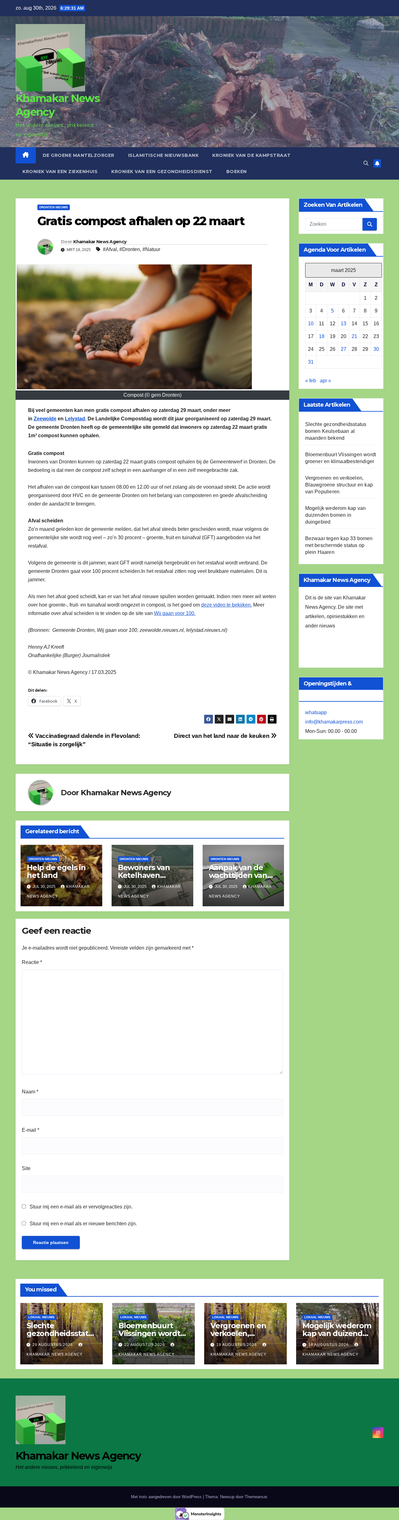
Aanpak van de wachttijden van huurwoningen (238, 875)
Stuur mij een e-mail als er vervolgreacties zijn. (81, 1206)
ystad (78, 418)
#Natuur (151, 249)
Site (26, 1168)
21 (354, 336)
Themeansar (256, 1496)
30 (376, 349)
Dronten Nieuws (53, 207)
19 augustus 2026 (237, 1345)
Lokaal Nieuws (41, 1317)
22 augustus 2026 (145, 1345)
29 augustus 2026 (53, 1345)
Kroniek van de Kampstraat (251, 155)
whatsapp (316, 712)
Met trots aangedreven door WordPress (167, 1496)
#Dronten (129, 249)
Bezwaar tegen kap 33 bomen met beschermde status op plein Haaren (339, 545)
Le (68, 418)
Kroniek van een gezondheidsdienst (162, 171)
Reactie (32, 962)
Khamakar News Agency (99, 241)
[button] (365, 163)
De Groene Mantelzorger (78, 155)
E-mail (30, 1130)
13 (343, 323)
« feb (310, 380)
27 (343, 349)
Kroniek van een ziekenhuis (60, 171)
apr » (325, 380)
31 (311, 362)
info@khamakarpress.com (334, 721)
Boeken (236, 171)
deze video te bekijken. (226, 605)
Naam (30, 1091)
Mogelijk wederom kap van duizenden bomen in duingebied (335, 515)
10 (311, 323)
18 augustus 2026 (329, 1345)
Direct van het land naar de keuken (222, 736)
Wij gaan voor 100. (174, 613)
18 (321, 336)
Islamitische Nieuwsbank (163, 155)
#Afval (110, 249)
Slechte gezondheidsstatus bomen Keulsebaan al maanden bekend (336, 431)
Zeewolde (45, 418)
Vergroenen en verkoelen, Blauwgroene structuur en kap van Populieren (339, 484)
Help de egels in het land (56, 871)
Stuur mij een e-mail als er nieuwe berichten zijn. (83, 1223)
